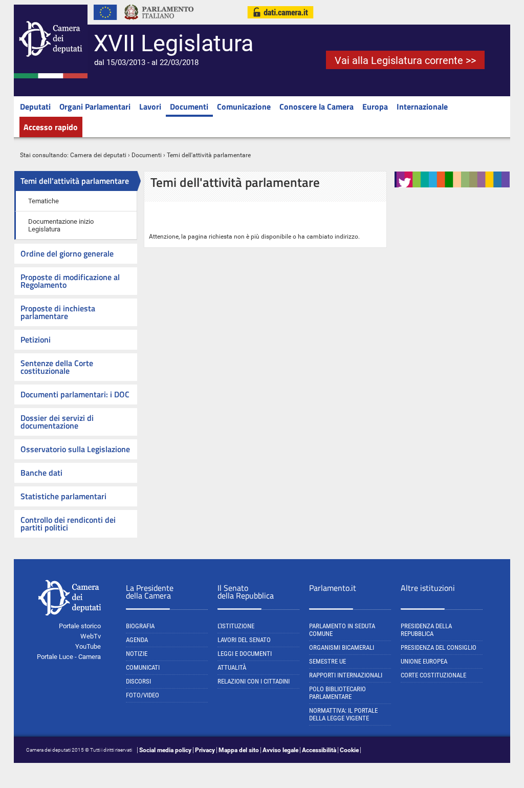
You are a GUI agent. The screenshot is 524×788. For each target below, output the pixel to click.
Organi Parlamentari (94, 106)
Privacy (205, 750)
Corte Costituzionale (433, 675)
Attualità (231, 667)
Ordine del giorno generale (67, 253)
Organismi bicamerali (341, 647)
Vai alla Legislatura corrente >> (405, 60)
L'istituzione (235, 626)
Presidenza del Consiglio (438, 647)
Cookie (349, 750)
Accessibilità (319, 750)
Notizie (136, 653)
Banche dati (41, 472)
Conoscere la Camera (316, 106)
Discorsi (138, 681)
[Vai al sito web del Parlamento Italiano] (159, 22)
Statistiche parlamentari (63, 496)
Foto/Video (142, 695)
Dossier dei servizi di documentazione (57, 422)
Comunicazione (244, 106)
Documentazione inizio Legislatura (61, 225)
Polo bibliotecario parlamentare (337, 692)
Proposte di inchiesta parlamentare (57, 312)
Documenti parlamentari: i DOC (74, 394)
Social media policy (165, 750)
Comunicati (143, 667)
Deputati (35, 106)
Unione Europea (424, 661)
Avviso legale (280, 750)
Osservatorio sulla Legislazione (75, 449)
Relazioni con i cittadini (253, 681)
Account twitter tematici (438, 193)
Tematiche (43, 201)
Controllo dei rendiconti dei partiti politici (68, 524)
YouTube (88, 646)
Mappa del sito (239, 750)
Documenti (189, 106)
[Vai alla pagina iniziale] (51, 76)
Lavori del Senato (244, 640)
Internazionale (422, 106)
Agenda (137, 640)
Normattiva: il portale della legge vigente (343, 714)
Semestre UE (327, 661)
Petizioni (35, 339)
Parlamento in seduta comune (342, 629)
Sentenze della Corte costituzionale (56, 367)
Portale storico (80, 626)
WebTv (90, 636)
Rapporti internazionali (345, 675)
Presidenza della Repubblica (426, 629)
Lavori (150, 106)
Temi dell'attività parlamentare (74, 181)
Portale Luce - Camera (69, 657)
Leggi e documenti (244, 653)
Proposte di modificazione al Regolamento (70, 281)
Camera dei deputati (98, 155)
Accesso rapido (51, 127)
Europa (375, 106)
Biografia (140, 626)
